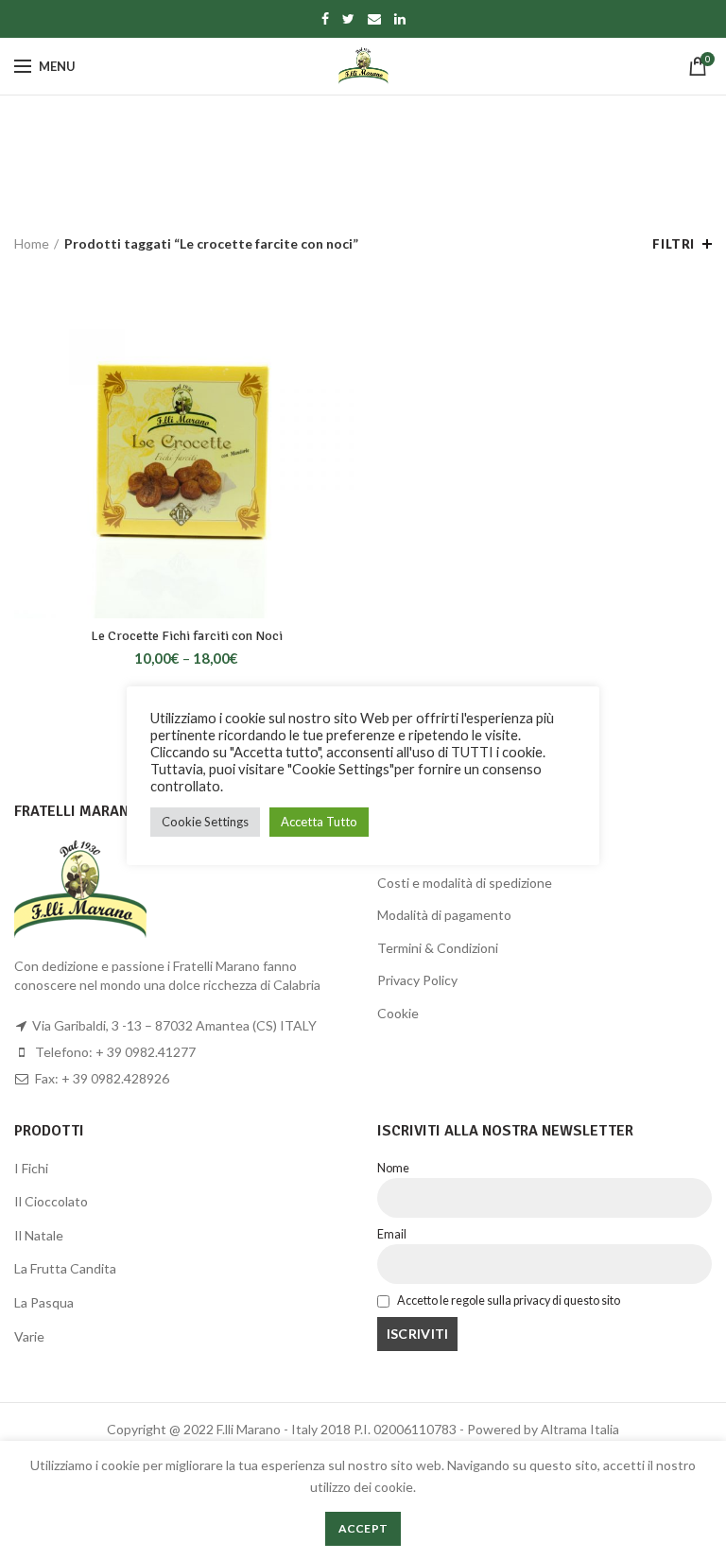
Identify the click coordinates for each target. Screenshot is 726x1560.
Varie (29, 1336)
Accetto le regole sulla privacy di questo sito (507, 1300)
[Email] (374, 19)
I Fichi (31, 1168)
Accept (363, 1528)
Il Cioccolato (51, 1201)
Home (31, 243)
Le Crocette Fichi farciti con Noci (187, 636)
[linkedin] (400, 19)
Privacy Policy (417, 980)
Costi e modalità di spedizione (464, 883)
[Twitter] (348, 19)
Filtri (673, 243)
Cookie (398, 1013)
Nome (393, 1168)
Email (391, 1234)
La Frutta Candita (65, 1268)
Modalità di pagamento (444, 915)
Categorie (352, 179)
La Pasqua (44, 1302)
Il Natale (38, 1235)
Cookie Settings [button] (205, 821)
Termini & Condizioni (437, 948)
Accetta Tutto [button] (319, 821)
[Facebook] (325, 19)
